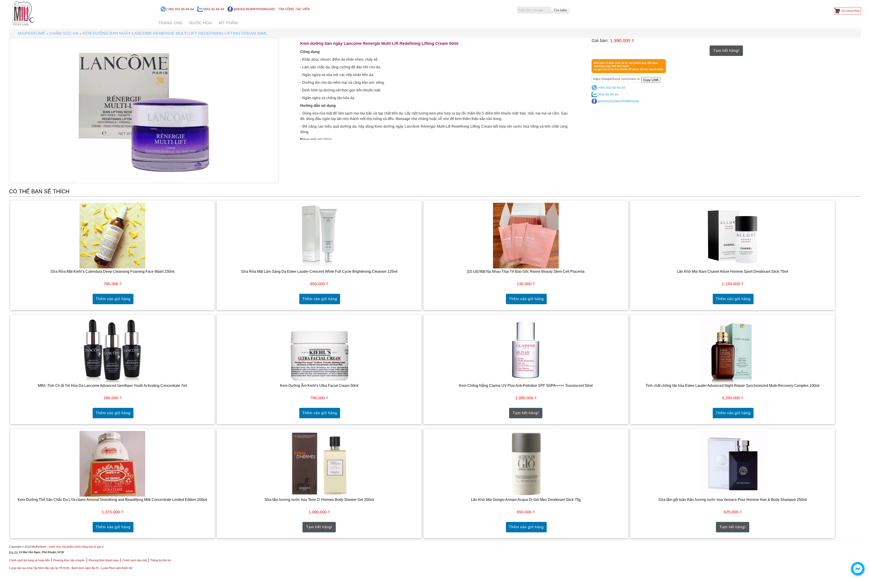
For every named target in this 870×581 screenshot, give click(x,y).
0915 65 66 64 (213, 9)
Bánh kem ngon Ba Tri (85, 568)
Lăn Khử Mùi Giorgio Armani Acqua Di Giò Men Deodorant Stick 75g (526, 500)
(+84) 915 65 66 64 (180, 9)
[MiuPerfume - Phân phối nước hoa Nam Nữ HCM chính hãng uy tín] (22, 13)
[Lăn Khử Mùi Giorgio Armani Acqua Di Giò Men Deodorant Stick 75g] (526, 463)
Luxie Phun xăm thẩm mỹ (116, 568)
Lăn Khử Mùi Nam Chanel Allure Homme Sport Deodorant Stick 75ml (732, 271)
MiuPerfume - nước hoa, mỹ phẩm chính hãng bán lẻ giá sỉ (67, 546)
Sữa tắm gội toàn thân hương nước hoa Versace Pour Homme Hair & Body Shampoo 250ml (732, 500)
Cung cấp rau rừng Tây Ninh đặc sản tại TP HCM (39, 568)
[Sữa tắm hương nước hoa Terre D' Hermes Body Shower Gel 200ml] (319, 463)
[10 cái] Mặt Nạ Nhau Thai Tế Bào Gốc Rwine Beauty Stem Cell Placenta (526, 271)
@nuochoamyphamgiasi (254, 9)
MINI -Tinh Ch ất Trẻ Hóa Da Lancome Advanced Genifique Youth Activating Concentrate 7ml (112, 385)
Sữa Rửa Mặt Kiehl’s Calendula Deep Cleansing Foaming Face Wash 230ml (112, 271)
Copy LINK (651, 80)
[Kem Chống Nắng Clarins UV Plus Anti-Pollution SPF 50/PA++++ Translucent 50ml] (526, 349)
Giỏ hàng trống (850, 10)
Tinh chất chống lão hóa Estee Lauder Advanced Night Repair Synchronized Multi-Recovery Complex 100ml (732, 385)
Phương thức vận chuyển (69, 560)
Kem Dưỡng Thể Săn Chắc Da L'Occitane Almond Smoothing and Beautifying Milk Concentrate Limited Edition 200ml (112, 500)
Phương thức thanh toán (104, 560)
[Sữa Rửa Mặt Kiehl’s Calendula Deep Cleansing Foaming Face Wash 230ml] (112, 235)
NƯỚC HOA (200, 23)
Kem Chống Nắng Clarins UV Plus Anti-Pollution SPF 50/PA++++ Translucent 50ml (526, 385)
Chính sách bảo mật (134, 560)
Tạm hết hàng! (726, 51)
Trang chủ (170, 23)
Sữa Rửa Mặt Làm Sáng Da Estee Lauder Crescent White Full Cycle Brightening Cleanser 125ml (319, 271)
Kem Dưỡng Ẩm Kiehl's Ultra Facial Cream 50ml (319, 385)
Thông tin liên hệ (160, 560)
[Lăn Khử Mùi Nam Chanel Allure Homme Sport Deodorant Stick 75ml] (732, 235)
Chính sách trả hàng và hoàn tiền (29, 560)
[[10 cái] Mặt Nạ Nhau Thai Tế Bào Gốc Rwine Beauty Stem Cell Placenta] (526, 235)
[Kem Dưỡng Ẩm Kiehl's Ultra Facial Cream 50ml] (319, 349)
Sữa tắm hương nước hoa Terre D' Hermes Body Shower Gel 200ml (319, 500)
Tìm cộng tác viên (294, 9)
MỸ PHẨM (228, 23)
